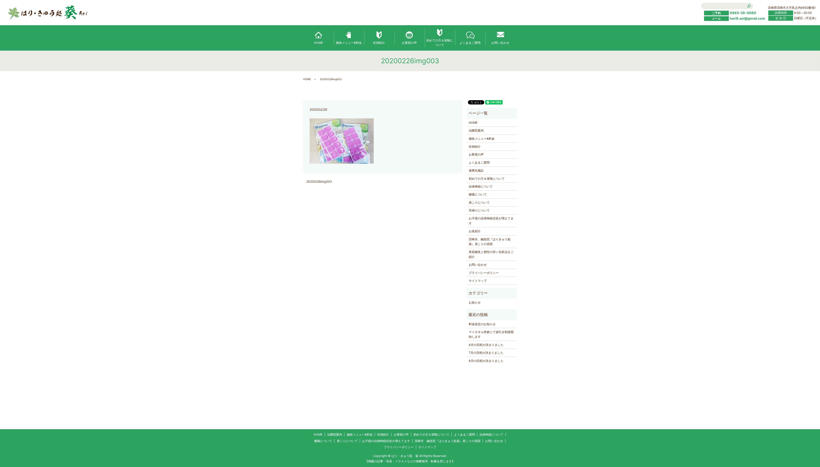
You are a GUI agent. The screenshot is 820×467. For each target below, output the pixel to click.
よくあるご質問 (470, 42)
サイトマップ (478, 280)
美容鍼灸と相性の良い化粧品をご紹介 (491, 254)
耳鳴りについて (479, 210)
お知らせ (475, 302)
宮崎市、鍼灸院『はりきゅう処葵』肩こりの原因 (490, 241)
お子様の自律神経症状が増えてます (491, 220)
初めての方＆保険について (439, 42)
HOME (318, 42)
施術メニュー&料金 (349, 42)
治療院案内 (476, 130)
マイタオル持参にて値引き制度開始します (491, 334)
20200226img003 (319, 181)
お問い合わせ (500, 42)
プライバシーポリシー (484, 273)
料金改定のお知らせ (482, 324)
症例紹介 (379, 42)
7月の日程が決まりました (486, 352)
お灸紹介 (475, 231)
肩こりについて (479, 202)
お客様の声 (409, 42)
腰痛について (478, 194)
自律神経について (481, 186)
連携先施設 (476, 170)
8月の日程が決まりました (486, 345)
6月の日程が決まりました (486, 361)
